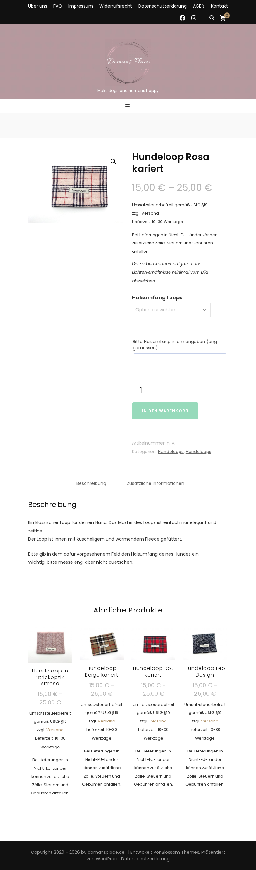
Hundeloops (171, 451)
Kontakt (219, 6)
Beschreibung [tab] (91, 483)
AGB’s (199, 6)
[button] (113, 161)
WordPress (107, 859)
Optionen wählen (50, 697)
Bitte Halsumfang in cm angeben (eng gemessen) (175, 344)
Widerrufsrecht (115, 6)
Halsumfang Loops (157, 297)
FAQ (57, 6)
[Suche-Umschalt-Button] (211, 18)
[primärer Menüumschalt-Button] (128, 106)
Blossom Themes (180, 852)
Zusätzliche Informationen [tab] (155, 483)
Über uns (37, 6)
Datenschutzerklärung (162, 6)
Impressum (80, 6)
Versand (150, 213)
